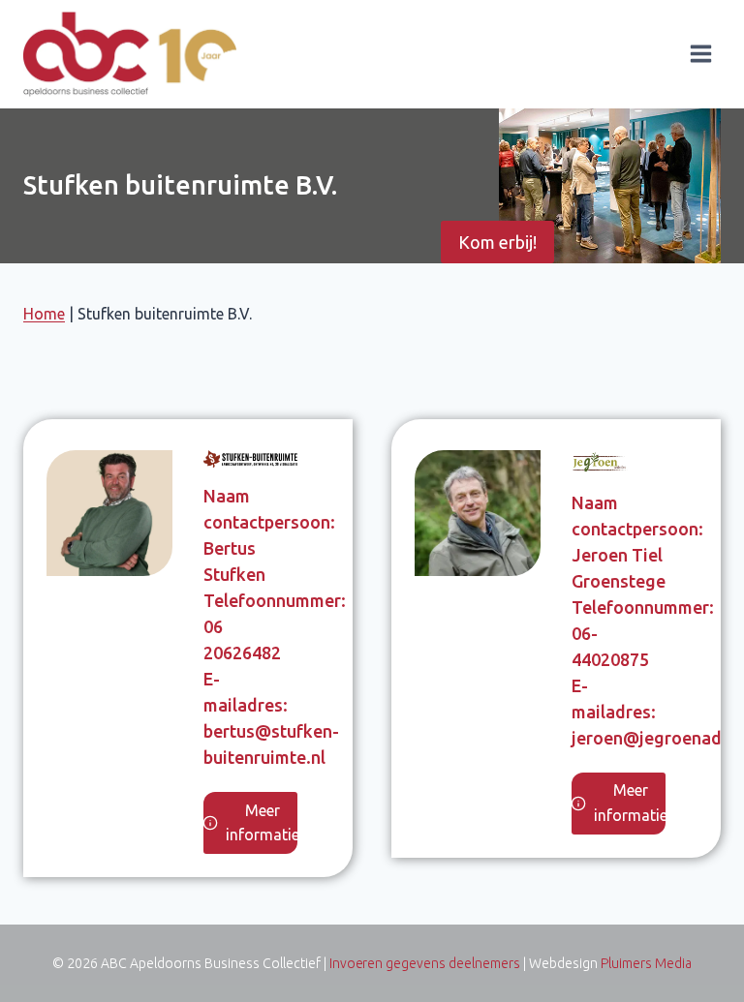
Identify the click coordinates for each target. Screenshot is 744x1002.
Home (44, 313)
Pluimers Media (646, 963)
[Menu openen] (700, 54)
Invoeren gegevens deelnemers (425, 963)
